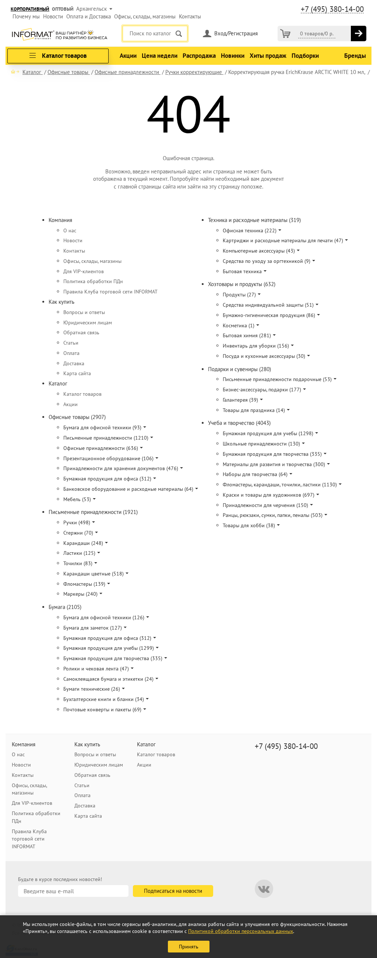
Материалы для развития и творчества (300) (274, 464)
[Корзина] (285, 33)
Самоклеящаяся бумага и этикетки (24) (108, 679)
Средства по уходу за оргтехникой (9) (266, 261)
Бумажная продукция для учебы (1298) (268, 433)
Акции (128, 56)
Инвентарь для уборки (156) (256, 345)
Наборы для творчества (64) (255, 474)
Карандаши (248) (83, 543)
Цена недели (159, 56)
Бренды (355, 56)
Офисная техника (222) (249, 230)
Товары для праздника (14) (254, 410)
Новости (53, 16)
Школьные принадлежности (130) (261, 443)
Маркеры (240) (80, 594)
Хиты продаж (268, 56)
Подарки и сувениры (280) (239, 369)
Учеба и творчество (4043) (239, 422)
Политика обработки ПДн (93, 281)
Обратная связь (81, 332)
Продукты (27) (239, 294)
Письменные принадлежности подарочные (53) (277, 379)
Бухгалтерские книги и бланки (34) (103, 699)
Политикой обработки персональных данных (240, 931)
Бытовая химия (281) (247, 335)
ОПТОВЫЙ (63, 9)
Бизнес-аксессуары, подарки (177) (262, 389)
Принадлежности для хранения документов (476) (120, 468)
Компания (60, 219)
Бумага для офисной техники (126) (103, 617)
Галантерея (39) (240, 400)
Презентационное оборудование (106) (108, 458)
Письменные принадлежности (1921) (93, 511)
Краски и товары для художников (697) (268, 495)
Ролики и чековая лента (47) (96, 668)
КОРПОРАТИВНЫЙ (30, 9)
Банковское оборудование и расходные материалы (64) (128, 489)
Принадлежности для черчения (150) (265, 505)
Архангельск (91, 8)
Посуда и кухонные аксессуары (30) (264, 356)
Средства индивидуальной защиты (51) (268, 305)
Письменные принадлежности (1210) (105, 437)
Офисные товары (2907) (77, 416)
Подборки (305, 56)
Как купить (61, 301)
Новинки (232, 56)
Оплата (71, 353)
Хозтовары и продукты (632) (241, 284)
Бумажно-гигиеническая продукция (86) (269, 315)
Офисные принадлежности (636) (100, 448)
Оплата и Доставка (88, 16)
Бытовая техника (242, 271)
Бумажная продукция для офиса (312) (107, 478)
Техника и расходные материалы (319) (254, 219)
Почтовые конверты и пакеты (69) (102, 709)
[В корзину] (358, 33)
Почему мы (26, 16)
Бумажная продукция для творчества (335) (112, 658)
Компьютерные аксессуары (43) (259, 250)
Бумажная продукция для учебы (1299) (108, 648)
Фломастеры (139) (84, 584)
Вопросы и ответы (84, 312)
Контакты (190, 16)
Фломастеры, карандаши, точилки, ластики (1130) (280, 484)
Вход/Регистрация (236, 33)
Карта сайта (77, 373)
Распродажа (199, 56)
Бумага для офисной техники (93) (102, 427)
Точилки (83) (77, 563)
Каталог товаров (82, 394)
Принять (188, 946)
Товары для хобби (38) (249, 525)
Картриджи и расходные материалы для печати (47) (283, 240)
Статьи (70, 342)
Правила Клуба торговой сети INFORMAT (110, 291)
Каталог (58, 383)
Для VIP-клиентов (83, 271)
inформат (59, 35)
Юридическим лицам (87, 322)
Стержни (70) (78, 532)
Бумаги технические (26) (91, 689)
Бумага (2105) (65, 606)
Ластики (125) (79, 553)
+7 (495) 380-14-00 (332, 9)
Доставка (73, 363)
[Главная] (15, 71)
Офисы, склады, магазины (145, 16)
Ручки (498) (76, 522)
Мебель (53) (77, 499)
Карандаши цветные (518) (93, 573)
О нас (69, 230)
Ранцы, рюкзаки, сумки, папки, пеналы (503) (273, 515)
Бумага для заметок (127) (92, 627)
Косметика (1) (238, 325)
